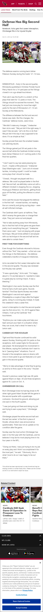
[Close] (40, 562)
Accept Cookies (21, 608)
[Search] (36, 3)
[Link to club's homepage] (4, 3)
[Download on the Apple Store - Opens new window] (13, 553)
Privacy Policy (28, 590)
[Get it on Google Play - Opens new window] (29, 554)
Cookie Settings (21, 595)
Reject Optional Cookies (21, 601)
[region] (21, 586)
